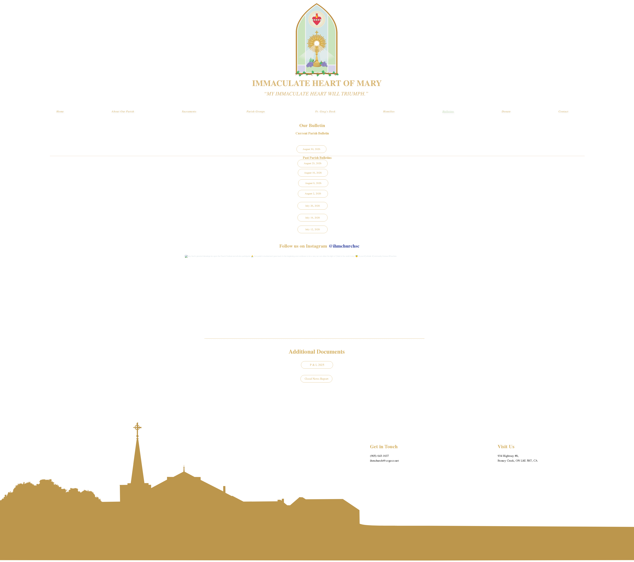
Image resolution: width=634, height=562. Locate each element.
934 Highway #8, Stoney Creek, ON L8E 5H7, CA (518, 458)
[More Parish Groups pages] (266, 111)
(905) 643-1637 (379, 456)
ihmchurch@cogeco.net (384, 460)
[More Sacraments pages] (198, 111)
